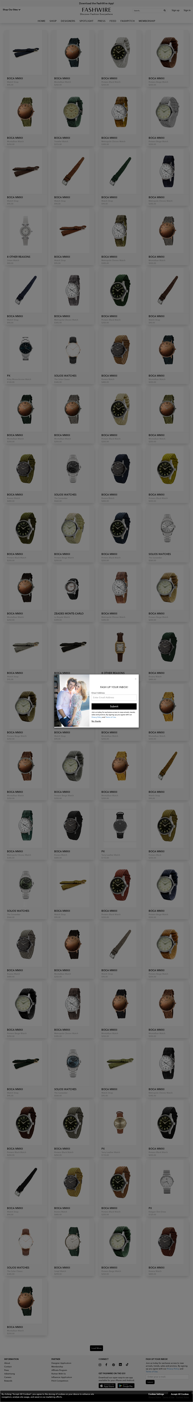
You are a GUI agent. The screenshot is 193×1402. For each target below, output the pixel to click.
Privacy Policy (97, 717)
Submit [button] (114, 706)
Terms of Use (111, 717)
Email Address (98, 693)
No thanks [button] (96, 721)
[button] (96, 1396)
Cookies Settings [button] (156, 1394)
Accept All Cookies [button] (180, 1394)
